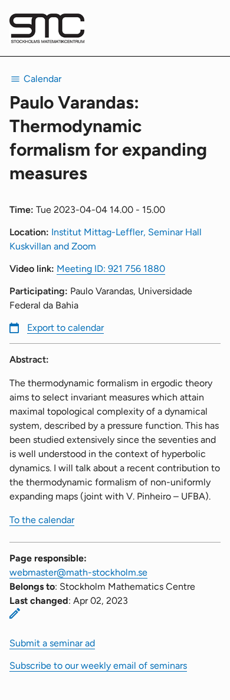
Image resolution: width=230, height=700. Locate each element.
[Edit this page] (14, 613)
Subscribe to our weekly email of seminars (98, 665)
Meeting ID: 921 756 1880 (111, 268)
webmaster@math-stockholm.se (78, 572)
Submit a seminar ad (52, 643)
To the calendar (41, 519)
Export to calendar (65, 327)
